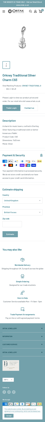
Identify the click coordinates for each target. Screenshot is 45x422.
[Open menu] (3, 11)
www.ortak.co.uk (33, 101)
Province (6, 207)
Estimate (10, 234)
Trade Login (11, 108)
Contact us (29, 108)
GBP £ (6, 380)
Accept (9, 416)
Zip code (5, 218)
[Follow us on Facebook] (4, 392)
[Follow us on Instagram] (9, 392)
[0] (40, 11)
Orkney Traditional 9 (31, 86)
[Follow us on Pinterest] (14, 392)
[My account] (35, 11)
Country (5, 195)
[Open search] (30, 11)
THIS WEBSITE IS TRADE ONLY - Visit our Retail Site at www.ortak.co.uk (22, 3)
